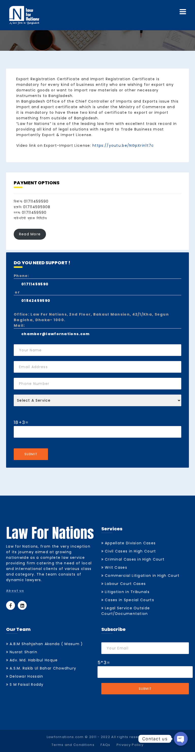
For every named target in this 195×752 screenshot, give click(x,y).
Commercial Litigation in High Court (142, 575)
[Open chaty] (181, 739)
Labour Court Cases (125, 583)
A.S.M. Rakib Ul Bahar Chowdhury (43, 668)
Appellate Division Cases (130, 543)
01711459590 (34, 284)
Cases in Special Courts (129, 599)
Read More (30, 234)
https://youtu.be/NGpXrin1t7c (123, 145)
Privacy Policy (130, 744)
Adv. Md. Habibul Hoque (34, 660)
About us (15, 591)
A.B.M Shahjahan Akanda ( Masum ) (46, 643)
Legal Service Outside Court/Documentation (125, 611)
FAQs (105, 744)
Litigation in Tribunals (127, 591)
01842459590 (35, 300)
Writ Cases (116, 567)
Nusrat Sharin (23, 652)
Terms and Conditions (73, 744)
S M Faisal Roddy (27, 684)
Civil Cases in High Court (130, 551)
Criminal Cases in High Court (135, 559)
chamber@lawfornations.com (55, 333)
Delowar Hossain (26, 676)
